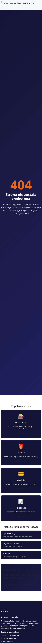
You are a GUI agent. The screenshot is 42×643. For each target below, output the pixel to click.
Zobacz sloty (21, 433)
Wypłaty (21, 480)
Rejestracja (21, 507)
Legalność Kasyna (11, 543)
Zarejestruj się (30, 219)
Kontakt (6, 553)
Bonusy (21, 452)
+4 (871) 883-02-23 (7, 641)
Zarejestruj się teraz (30, 584)
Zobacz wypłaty (21, 489)
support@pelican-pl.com (10, 635)
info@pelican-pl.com (8, 638)
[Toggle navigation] (4, 7)
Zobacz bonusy (21, 461)
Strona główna (12, 219)
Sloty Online (21, 422)
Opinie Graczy (9, 533)
